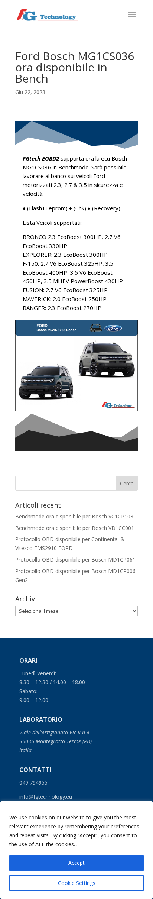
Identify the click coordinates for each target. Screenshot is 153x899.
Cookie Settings (76, 882)
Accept (76, 862)
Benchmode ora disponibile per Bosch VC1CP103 (74, 516)
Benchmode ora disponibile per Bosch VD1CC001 (74, 527)
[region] (76, 850)
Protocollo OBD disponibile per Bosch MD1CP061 (75, 559)
